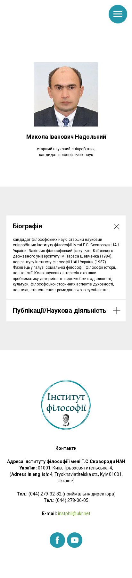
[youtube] (74, 540)
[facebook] (57, 540)
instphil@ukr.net (73, 513)
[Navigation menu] (117, 14)
